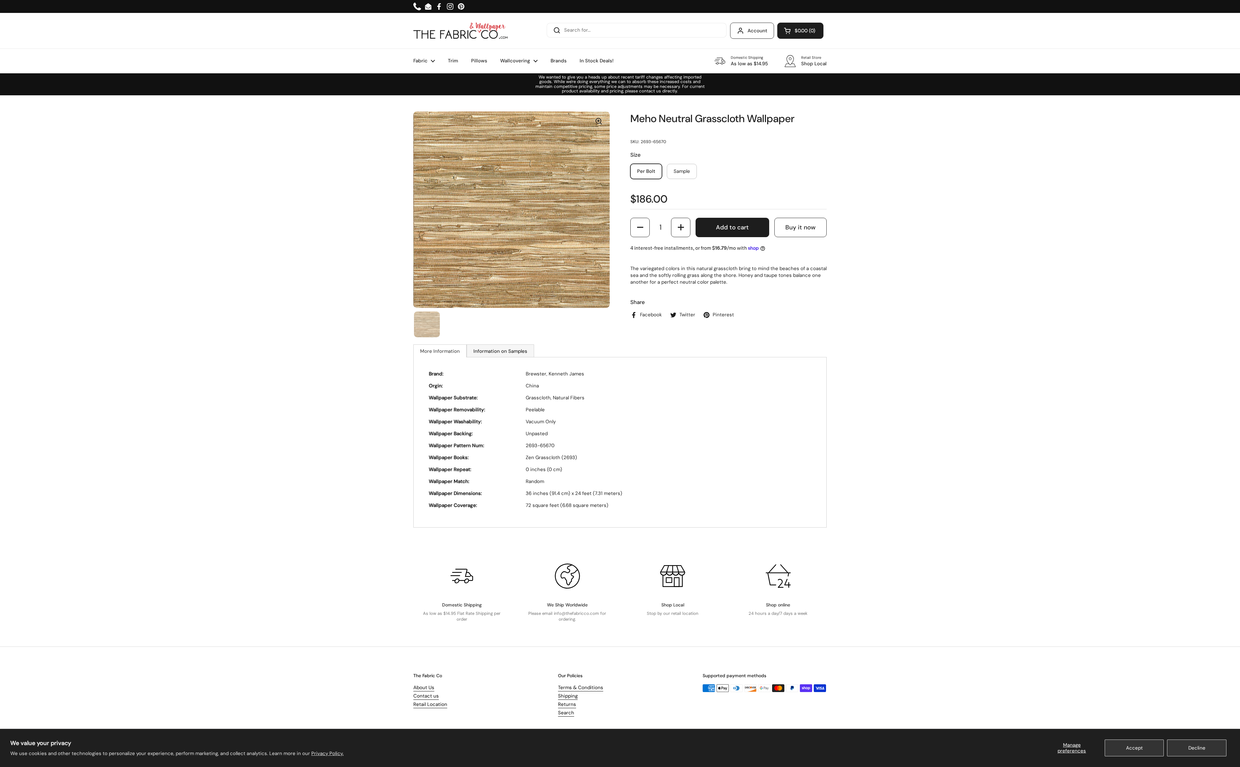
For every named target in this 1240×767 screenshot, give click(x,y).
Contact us (426, 696)
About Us (423, 687)
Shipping (568, 696)
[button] (800, 31)
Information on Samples (500, 351)
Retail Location (430, 704)
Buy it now (800, 227)
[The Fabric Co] (460, 31)
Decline (1196, 748)
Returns (567, 704)
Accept (1134, 748)
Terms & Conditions (580, 687)
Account (757, 30)
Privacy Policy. (327, 753)
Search (566, 712)
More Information (440, 351)
